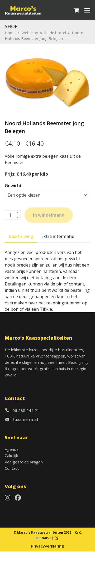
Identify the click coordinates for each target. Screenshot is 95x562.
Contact (12, 468)
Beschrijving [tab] (21, 236)
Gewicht (13, 185)
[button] (76, 10)
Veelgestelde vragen (24, 461)
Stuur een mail (25, 419)
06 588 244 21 (25, 410)
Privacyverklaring (47, 546)
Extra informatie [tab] (57, 236)
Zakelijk (11, 455)
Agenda (11, 449)
